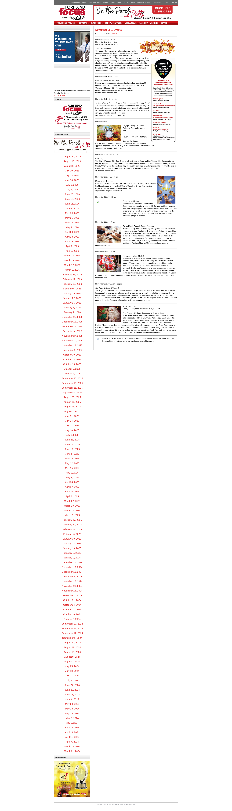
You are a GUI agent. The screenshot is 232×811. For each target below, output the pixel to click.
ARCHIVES (154, 23)
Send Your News (95, 2)
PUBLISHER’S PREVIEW (66, 23)
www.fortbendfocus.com (127, 804)
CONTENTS (84, 23)
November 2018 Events (108, 30)
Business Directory (144, 2)
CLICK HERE (59, 96)
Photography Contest (78, 2)
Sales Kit (174, 2)
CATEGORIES (97, 23)
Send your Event (109, 2)
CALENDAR (143, 23)
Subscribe (121, 2)
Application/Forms (161, 2)
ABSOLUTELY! (131, 23)
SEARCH (164, 23)
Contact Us (131, 2)
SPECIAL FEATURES (113, 23)
